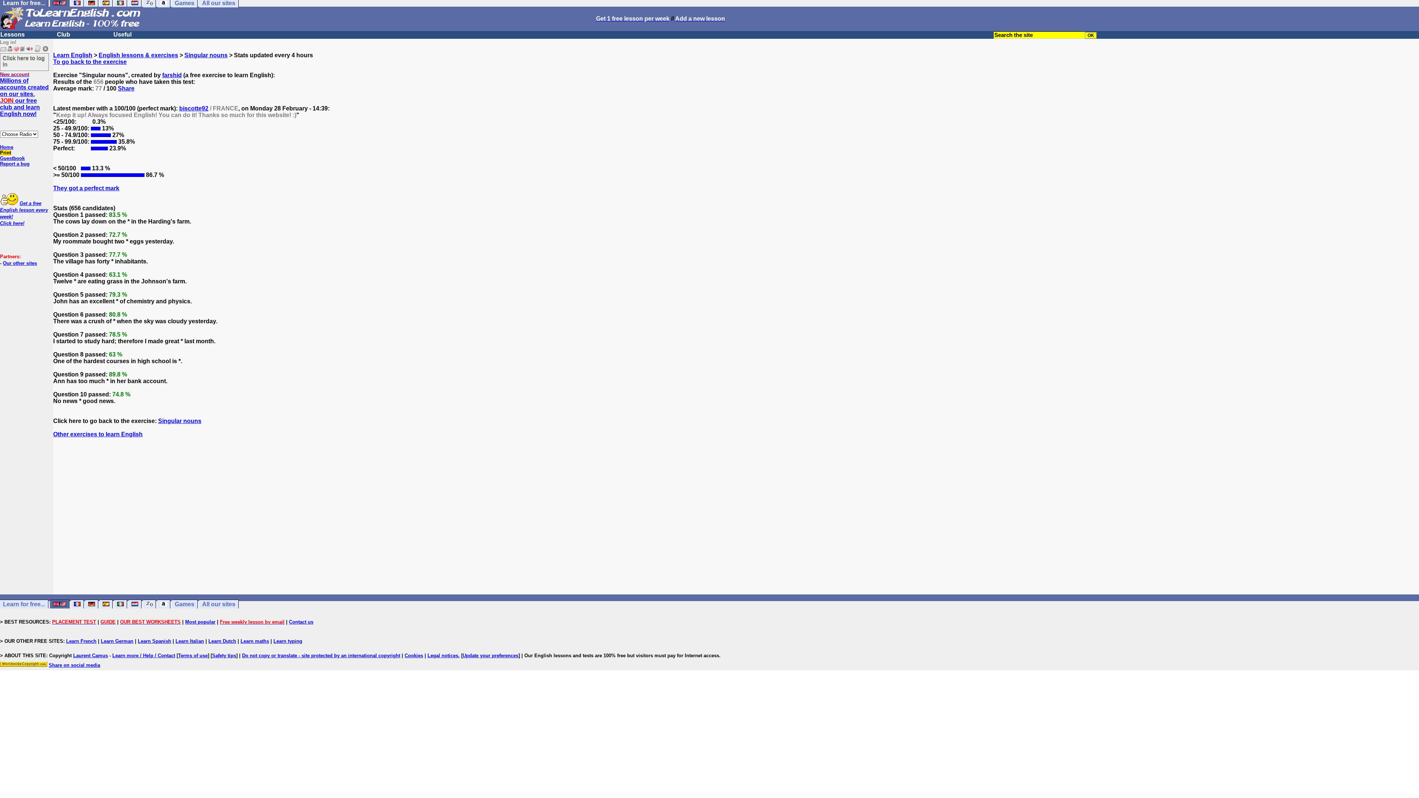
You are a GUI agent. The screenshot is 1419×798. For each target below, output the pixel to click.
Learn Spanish (154, 641)
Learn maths (255, 641)
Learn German (117, 641)
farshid (172, 75)
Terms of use (193, 655)
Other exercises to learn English (98, 434)
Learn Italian (190, 641)
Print (5, 153)
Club (63, 34)
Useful (122, 34)
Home (6, 147)
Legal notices (443, 655)
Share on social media (74, 665)
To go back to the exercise (90, 62)
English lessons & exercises (138, 55)
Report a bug (15, 164)
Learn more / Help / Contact (143, 655)
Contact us (301, 622)
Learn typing (287, 641)
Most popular (200, 622)
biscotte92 (193, 108)
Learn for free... (24, 604)
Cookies (414, 655)
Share (126, 88)
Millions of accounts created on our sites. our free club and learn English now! (24, 97)
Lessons (12, 34)
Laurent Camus (90, 655)
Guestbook (12, 158)
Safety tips (224, 655)
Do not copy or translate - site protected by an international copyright (321, 655)
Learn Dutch (222, 641)
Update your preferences (490, 655)
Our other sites (20, 263)
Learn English (72, 55)
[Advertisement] (736, 522)
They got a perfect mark (86, 188)
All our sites (218, 604)
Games (184, 604)
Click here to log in (24, 61)
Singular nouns (206, 55)
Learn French (81, 641)
